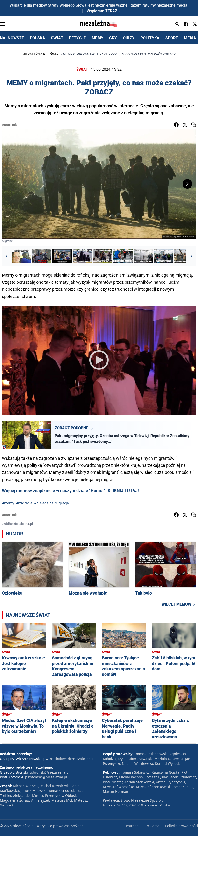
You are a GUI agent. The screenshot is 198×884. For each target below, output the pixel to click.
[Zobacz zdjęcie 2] (41, 256)
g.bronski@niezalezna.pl (50, 772)
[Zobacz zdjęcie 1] (21, 256)
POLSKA (37, 38)
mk (14, 125)
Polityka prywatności (181, 825)
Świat (55, 54)
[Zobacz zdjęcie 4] (82, 256)
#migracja (24, 503)
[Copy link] (193, 124)
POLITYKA (150, 38)
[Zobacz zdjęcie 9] (183, 256)
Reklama (152, 825)
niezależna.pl (34, 54)
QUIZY (129, 38)
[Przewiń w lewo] (6, 255)
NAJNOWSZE (12, 38)
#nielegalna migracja (51, 503)
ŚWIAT (57, 38)
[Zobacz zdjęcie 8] (163, 256)
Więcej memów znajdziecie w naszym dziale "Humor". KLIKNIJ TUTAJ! (70, 490)
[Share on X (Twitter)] (185, 124)
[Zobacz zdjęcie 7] (143, 256)
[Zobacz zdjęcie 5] (102, 256)
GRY (113, 38)
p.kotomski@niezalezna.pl (46, 777)
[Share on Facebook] (176, 124)
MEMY (98, 38)
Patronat (133, 825)
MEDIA (190, 38)
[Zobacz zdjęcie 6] (123, 256)
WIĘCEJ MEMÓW (176, 604)
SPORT (171, 38)
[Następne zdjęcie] (187, 184)
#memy (8, 503)
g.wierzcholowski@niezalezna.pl (68, 758)
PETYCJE (77, 38)
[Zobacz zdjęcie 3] (62, 256)
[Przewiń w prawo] (191, 255)
